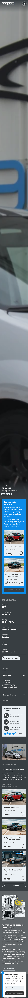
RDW (12, 652)
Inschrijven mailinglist (14, 993)
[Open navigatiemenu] (24, 3)
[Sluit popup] (24, 974)
